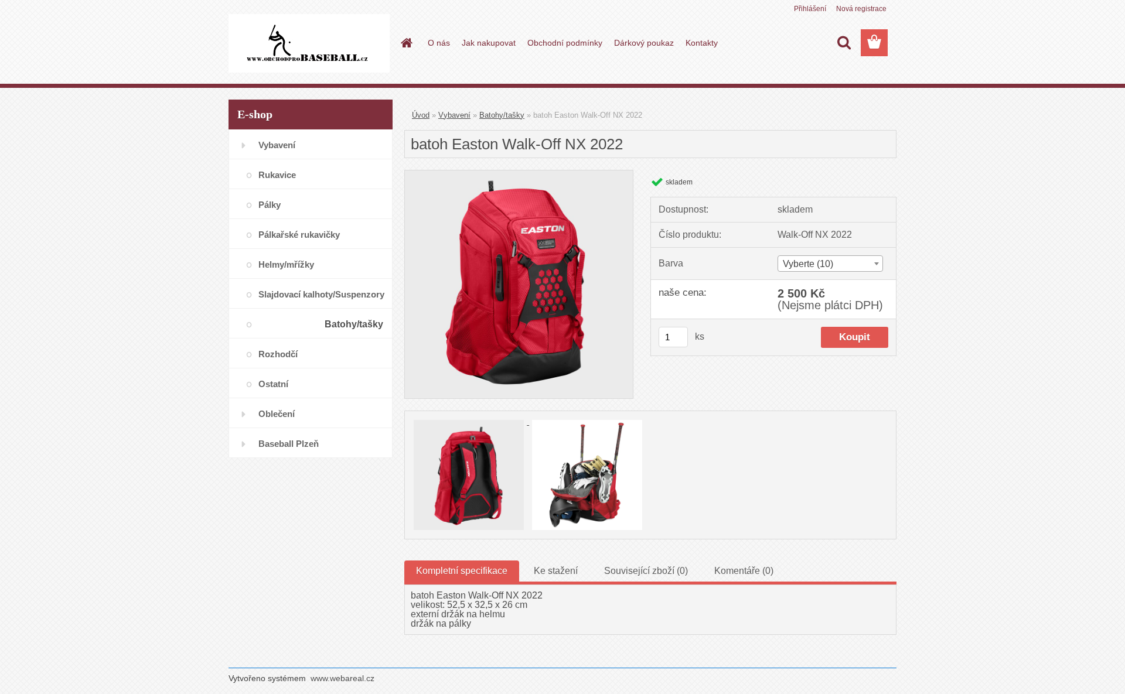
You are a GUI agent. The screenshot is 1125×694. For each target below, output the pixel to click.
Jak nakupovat (489, 42)
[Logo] (309, 43)
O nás (439, 42)
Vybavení (454, 115)
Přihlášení (810, 9)
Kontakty (702, 42)
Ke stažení (556, 571)
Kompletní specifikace (461, 571)
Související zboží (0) (646, 571)
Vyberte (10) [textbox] (808, 264)
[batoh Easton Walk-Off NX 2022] (519, 175)
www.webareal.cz (342, 678)
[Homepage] (405, 42)
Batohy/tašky (501, 115)
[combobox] (830, 263)
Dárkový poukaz (644, 42)
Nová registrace (861, 9)
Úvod (420, 115)
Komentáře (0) (743, 571)
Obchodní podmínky (564, 42)
